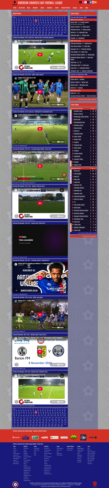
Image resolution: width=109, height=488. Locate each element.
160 (14, 31)
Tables (42, 8)
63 (55, 21)
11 (35, 17)
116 (37, 26)
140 (58, 27)
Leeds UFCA (74, 68)
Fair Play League (47, 450)
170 (46, 31)
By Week (25, 451)
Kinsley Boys (91, 55)
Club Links (90, 462)
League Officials (80, 448)
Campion (82, 79)
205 (49, 34)
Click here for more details (89, 236)
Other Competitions (17, 456)
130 (27, 27)
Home (14, 8)
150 (37, 29)
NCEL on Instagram (91, 451)
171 (49, 31)
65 (60, 21)
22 (62, 17)
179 (21, 32)
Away (35, 453)
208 (58, 34)
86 (58, 22)
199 (30, 34)
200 (33, 34)
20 (57, 17)
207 (55, 34)
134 (39, 27)
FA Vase (25, 465)
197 (24, 34)
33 (35, 19)
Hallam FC (22, 108)
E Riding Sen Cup (27, 467)
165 (30, 31)
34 (38, 19)
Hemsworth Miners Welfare (78, 58)
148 (30, 29)
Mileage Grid (59, 453)
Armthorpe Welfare (84, 68)
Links (81, 8)
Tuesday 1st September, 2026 (79, 74)
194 (14, 34)
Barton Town (74, 22)
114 (30, 26)
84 (53, 22)
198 (27, 34)
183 (33, 32)
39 (50, 19)
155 (53, 29)
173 (55, 31)
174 (59, 31)
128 (21, 27)
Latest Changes (70, 448)
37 (45, 19)
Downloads (79, 456)
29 (26, 19)
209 (62, 34)
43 (60, 19)
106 (58, 24)
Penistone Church (75, 30)
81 (46, 22)
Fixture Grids (26, 478)
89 (65, 22)
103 (48, 24)
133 (36, 27)
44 (62, 19)
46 (14, 21)
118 (43, 26)
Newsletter (79, 460)
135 (43, 27)
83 (50, 22)
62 (52, 21)
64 (57, 21)
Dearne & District (75, 27)
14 (43, 17)
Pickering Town (78, 145)
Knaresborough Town (79, 122)
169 (43, 31)
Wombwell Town (75, 71)
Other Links (90, 463)
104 (51, 24)
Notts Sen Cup (26, 472)
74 (29, 22)
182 (30, 32)
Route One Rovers (91, 96)
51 (26, 21)
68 (14, 22)
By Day (25, 450)
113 (27, 26)
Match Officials (65, 8)
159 (65, 29)
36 (43, 19)
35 (40, 19)
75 (31, 22)
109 (14, 26)
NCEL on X (90, 450)
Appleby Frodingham (87, 71)
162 (21, 31)
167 (36, 31)
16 (47, 17)
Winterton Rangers (86, 49)
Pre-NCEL (79, 462)
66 (62, 21)
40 (52, 19)
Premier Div (26, 455)
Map (57, 451)
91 (16, 24)
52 (28, 21)
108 (64, 24)
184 (37, 32)
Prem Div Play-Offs (27, 456)
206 (52, 34)
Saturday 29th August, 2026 (78, 17)
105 (55, 24)
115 (34, 26)
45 (65, 19)
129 (24, 27)
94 (23, 24)
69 (16, 22)
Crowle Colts (84, 52)
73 (26, 22)
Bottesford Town (83, 32)
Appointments (70, 450)
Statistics (49, 8)
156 (56, 29)
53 (31, 21)
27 (21, 19)
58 (43, 21)
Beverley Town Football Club (27, 71)
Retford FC (73, 32)
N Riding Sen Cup (27, 470)
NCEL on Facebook (91, 453)
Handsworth (81, 38)
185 (40, 32)
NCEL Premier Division (77, 20)
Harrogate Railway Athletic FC (28, 183)
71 (21, 22)
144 (18, 29)
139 (55, 27)
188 (49, 32)
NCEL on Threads (91, 455)
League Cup (26, 462)
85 (55, 22)
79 (41, 22)
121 (53, 26)
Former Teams (59, 455)
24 (14, 19)
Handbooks (79, 455)
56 (38, 21)
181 (27, 32)
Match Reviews (16, 458)
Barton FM (22, 368)
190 (55, 32)
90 (14, 24)
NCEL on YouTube (91, 458)
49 (21, 21)
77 (36, 22)
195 (18, 34)
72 (24, 22)
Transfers (15, 460)
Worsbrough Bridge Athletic (81, 117)
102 (45, 24)
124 (62, 26)
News (28, 8)
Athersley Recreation (76, 43)
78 (38, 22)
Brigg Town (87, 46)
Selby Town (86, 65)
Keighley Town (77, 165)
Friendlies (26, 477)
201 (36, 34)
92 (19, 24)
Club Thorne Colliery (76, 46)
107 (61, 24)
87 (60, 22)
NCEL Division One (76, 41)
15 (45, 17)
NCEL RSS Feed (91, 460)
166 (33, 31)
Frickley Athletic (84, 22)
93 (21, 24)
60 (48, 21)
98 (33, 24)
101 (42, 24)
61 (50, 21)
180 (24, 32)
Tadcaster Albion (78, 159)
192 (62, 32)
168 (40, 31)
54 (33, 21)
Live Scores (22, 8)
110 (18, 26)
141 (62, 27)
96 (28, 24)
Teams (57, 8)
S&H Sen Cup (26, 473)
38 (47, 19)
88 (62, 22)
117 (40, 26)
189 (52, 32)
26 (19, 19)
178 (18, 32)
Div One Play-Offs (27, 460)
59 (45, 21)
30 (28, 19)
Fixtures (15, 450)
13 (40, 17)
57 (40, 21)
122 (56, 26)
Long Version (36, 448)
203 (43, 34)
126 (14, 27)
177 (14, 32)
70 (19, 22)
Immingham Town (75, 65)
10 (33, 17)
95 (26, 24)
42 (57, 19)
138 (52, 27)
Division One (15, 455)
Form (35, 455)
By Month (25, 453)
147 (27, 29)
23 (64, 17)
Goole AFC (73, 93)
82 (48, 22)
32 (33, 19)
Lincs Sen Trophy (27, 468)
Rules (78, 453)
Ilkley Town (74, 62)
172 (52, 31)
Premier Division (16, 453)
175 (62, 31)
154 (49, 29)
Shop (86, 8)
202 (40, 34)
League (75, 8)
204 (46, 34)
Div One (25, 458)
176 (65, 31)
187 (46, 32)
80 (43, 22)
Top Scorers (46, 448)
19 (55, 17)
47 (16, 21)
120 (50, 26)
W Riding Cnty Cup (27, 475)
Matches (35, 8)
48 (19, 21)
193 (65, 32)
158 (62, 29)
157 (59, 29)
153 (46, 29)
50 (24, 21)
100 (38, 24)
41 (55, 19)
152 (43, 29)
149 (34, 29)
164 (27, 31)
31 (31, 19)
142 (65, 27)
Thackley (73, 38)
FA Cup (25, 463)
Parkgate (76, 151)
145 (21, 29)
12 (38, 17)
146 (24, 29)
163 (24, 31)
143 (14, 29)
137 (49, 27)
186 (43, 32)
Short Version (36, 450)
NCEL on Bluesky (91, 456)
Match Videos (16, 463)
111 (21, 26)
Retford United (86, 30)
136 (46, 27)
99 (35, 24)
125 (66, 26)
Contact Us (79, 451)
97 (31, 24)
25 (16, 19)
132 (33, 27)
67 (64, 21)
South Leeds (77, 230)
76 (33, 22)
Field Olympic (74, 52)
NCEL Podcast (16, 462)
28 (23, 19)
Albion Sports (86, 27)
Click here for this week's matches (87, 99)
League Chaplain (80, 450)
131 (30, 27)
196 (21, 34)
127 (17, 27)
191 (59, 32)
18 (52, 17)
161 (18, 31)
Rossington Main (75, 35)
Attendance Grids (27, 480)
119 (47, 26)
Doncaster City (74, 49)
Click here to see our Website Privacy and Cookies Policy (55, 486)
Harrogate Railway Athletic (78, 55)
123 (59, 26)
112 (24, 26)
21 (60, 17)
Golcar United (77, 137)
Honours (79, 458)
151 (40, 29)
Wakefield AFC (23, 146)
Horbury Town (23, 257)
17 (50, 17)
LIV (80, 62)
